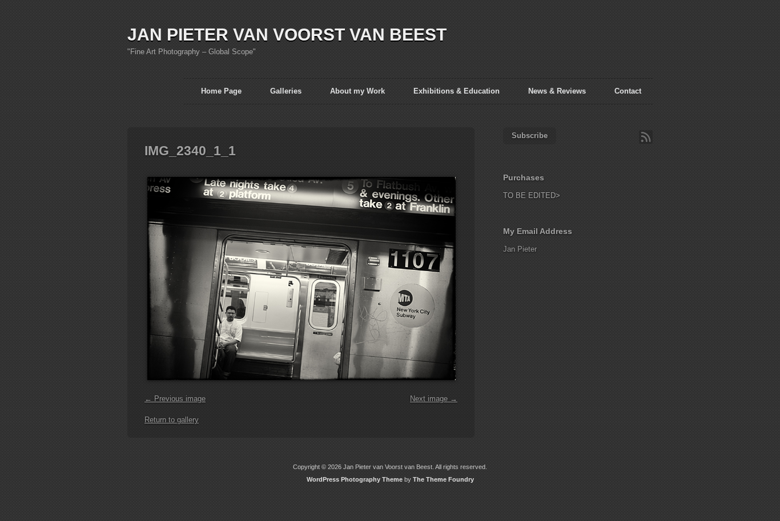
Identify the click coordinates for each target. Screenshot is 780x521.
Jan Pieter (520, 249)
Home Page (221, 91)
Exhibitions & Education (456, 91)
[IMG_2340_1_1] (300, 386)
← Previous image (175, 398)
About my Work (357, 91)
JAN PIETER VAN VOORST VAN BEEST (287, 34)
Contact (627, 91)
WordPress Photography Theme (355, 479)
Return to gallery (171, 419)
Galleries (285, 91)
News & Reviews (557, 91)
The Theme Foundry (443, 479)
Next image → (433, 398)
